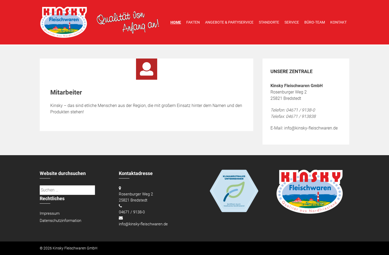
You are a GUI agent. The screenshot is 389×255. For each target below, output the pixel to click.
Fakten (193, 22)
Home (175, 22)
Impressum (50, 213)
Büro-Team (314, 22)
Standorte (269, 22)
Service (291, 22)
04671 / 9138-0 (132, 212)
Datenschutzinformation (60, 220)
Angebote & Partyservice (229, 22)
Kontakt (338, 22)
